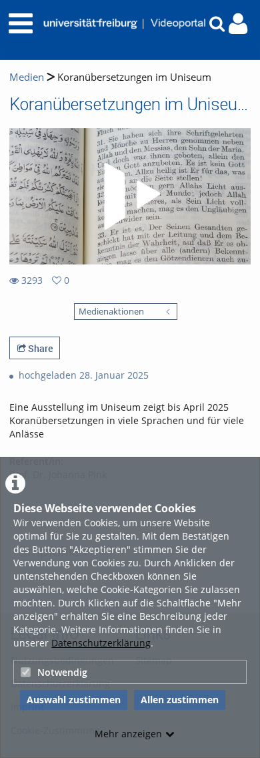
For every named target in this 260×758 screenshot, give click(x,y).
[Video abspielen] (130, 196)
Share (39, 348)
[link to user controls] (238, 23)
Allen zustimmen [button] (180, 699)
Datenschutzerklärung (101, 642)
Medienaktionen (111, 311)
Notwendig (62, 672)
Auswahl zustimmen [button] (74, 699)
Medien (26, 77)
